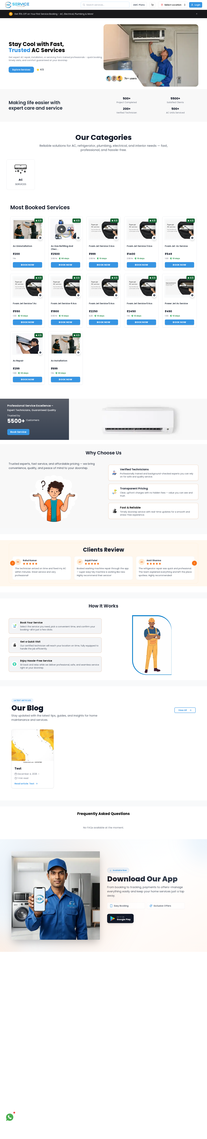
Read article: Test (24, 783)
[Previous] (12, 563)
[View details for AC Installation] (78, 352)
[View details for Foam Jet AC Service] (192, 237)
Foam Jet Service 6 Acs (139, 303)
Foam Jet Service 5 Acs (101, 303)
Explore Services (21, 69)
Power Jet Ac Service (176, 303)
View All (182, 710)
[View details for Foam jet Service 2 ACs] (116, 237)
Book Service (18, 432)
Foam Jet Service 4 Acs (64, 303)
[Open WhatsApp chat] (10, 1117)
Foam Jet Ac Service (176, 246)
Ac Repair (18, 360)
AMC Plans (139, 4)
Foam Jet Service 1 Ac (25, 303)
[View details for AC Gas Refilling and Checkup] (78, 237)
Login (197, 4)
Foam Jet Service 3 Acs (139, 246)
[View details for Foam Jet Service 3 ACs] (154, 237)
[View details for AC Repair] (40, 352)
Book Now (27, 264)
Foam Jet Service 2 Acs (101, 246)
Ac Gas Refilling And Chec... (62, 248)
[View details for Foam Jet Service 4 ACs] (78, 295)
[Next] (194, 563)
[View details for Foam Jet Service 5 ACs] (116, 295)
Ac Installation (59, 360)
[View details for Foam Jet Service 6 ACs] (154, 295)
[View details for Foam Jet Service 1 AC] (40, 295)
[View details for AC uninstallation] (40, 237)
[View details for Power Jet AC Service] (192, 295)
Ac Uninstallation (22, 246)
